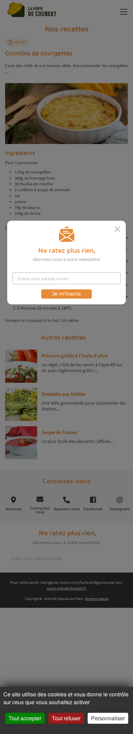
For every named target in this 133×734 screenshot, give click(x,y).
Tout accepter (25, 718)
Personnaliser (108, 718)
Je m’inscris (66, 294)
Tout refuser (66, 718)
